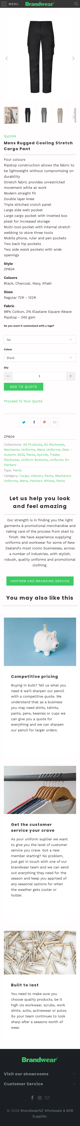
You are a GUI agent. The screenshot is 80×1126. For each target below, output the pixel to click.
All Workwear (54, 444)
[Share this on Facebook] (34, 422)
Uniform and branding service (40, 581)
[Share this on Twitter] (24, 422)
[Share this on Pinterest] (44, 422)
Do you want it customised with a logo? (29, 325)
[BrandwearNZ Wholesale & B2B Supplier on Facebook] (32, 1098)
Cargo (24, 476)
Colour (8, 349)
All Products (32, 444)
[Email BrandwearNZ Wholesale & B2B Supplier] (47, 1098)
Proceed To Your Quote (23, 401)
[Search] (76, 4)
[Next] (73, 58)
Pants (30, 455)
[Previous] (7, 58)
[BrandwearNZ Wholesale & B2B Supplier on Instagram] (40, 1098)
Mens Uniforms (48, 449)
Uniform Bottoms (34, 460)
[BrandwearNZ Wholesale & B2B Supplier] (40, 4)
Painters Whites (42, 481)
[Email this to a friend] (55, 422)
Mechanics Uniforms (19, 449)
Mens (24, 481)
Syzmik (10, 136)
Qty (6, 367)
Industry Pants (41, 476)
